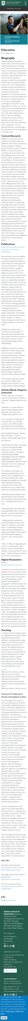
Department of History (14, 8)
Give (5, 943)
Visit (18, 986)
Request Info (12, 986)
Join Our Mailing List (10, 936)
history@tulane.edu (10, 967)
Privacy (21, 991)
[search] (25, 2)
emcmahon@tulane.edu (12, 41)
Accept (4, 1018)
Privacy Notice (10, 1011)
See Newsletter (8, 939)
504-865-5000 (18, 983)
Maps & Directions (10, 971)
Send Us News (8, 941)
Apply (5, 986)
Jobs (17, 989)
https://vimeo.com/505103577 (10, 879)
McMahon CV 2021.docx (8, 900)
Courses (4, 669)
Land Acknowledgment (11, 991)
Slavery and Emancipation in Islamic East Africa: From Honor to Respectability (13, 249)
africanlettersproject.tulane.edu (11, 565)
